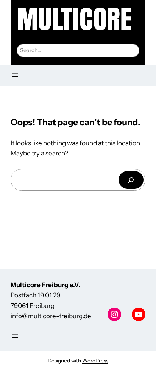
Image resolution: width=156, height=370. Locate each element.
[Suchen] (131, 180)
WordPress (95, 361)
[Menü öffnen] (15, 75)
